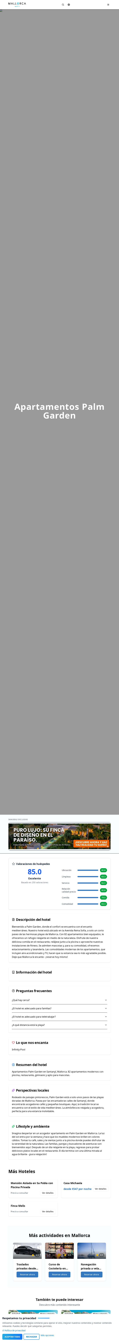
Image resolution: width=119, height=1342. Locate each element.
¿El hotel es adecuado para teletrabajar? (34, 1016)
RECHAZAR (31, 1336)
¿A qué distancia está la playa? (28, 1025)
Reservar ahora (27, 1274)
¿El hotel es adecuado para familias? (31, 1008)
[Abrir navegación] (108, 4)
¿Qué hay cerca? (21, 1000)
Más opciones (47, 1335)
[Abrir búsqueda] (63, 4)
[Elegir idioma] (68, 4)
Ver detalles (48, 1192)
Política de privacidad (15, 1330)
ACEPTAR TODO (12, 1336)
